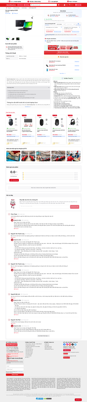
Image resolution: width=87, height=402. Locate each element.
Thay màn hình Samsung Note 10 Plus (16, 385)
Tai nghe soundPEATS (51, 381)
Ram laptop (22, 388)
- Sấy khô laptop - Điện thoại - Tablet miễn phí (33, 343)
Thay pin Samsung (14, 380)
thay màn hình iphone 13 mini (43, 386)
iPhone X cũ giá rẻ (18, 381)
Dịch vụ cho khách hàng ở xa (13, 356)
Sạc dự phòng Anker (41, 383)
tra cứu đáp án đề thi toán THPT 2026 (64, 378)
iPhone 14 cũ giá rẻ (26, 382)
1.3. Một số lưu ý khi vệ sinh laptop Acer (16, 96)
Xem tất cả (62, 73)
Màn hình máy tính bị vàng (66, 383)
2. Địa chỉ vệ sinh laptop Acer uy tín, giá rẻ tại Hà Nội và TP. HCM (20, 97)
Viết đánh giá (15, 180)
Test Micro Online (75, 378)
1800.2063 (16, 348)
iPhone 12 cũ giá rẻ (10, 382)
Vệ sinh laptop (24, 7)
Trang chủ (9, 7)
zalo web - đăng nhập (76, 387)
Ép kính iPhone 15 (38, 379)
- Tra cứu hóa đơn (28, 355)
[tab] (10, 112)
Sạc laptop (27, 388)
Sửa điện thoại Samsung (18, 379)
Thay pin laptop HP (10, 378)
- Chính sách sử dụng (29, 351)
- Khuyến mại (46, 343)
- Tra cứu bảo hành (28, 354)
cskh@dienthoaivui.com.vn (14, 350)
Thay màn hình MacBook (19, 386)
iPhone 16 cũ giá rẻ (23, 389)
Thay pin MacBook (14, 387)
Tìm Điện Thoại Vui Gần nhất (13, 353)
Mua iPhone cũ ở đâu (73, 381)
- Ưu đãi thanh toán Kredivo (30, 345)
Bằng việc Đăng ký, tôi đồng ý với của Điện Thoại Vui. (14, 372)
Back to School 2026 (65, 386)
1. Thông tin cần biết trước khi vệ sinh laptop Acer (17, 90)
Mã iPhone (70, 380)
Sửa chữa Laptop (16, 7)
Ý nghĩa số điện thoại (65, 381)
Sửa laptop (17, 388)
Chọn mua (77, 61)
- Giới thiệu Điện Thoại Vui (48, 349)
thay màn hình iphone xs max (43, 387)
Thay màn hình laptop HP (23, 387)
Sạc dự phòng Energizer (48, 382)
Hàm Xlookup (66, 382)
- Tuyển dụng (46, 345)
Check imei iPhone (70, 385)
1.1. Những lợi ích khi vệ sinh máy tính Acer (16, 92)
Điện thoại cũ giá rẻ (21, 380)
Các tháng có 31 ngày (63, 380)
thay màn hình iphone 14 (39, 384)
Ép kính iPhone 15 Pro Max (36, 378)
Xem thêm (27, 357)
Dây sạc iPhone (34, 382)
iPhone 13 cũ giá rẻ (18, 382)
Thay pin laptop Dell (17, 378)
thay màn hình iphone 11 (48, 384)
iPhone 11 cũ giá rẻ (26, 381)
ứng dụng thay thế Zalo (61, 388)
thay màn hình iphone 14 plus (45, 385)
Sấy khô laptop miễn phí (18, 390)
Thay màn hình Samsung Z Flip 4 (12, 383)
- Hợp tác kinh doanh (48, 347)
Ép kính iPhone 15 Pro (45, 378)
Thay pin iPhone (10, 379)
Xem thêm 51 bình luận (43, 335)
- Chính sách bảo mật (29, 350)
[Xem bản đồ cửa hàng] (61, 27)
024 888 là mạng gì (67, 379)
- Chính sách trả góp (28, 353)
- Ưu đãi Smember (28, 347)
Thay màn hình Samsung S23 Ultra (14, 384)
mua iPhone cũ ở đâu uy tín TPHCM (65, 387)
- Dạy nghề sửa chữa (48, 346)
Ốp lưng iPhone (49, 383)
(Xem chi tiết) (73, 34)
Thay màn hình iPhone (26, 378)
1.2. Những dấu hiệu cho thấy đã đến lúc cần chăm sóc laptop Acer (22, 94)
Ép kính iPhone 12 (45, 380)
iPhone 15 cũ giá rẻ (15, 389)
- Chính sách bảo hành (29, 349)
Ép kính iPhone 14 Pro (45, 379)
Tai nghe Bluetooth (42, 381)
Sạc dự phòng (40, 382)
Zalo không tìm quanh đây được (67, 384)
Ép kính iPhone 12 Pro (37, 380)
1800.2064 (16, 347)
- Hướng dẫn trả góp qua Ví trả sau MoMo (32, 346)
